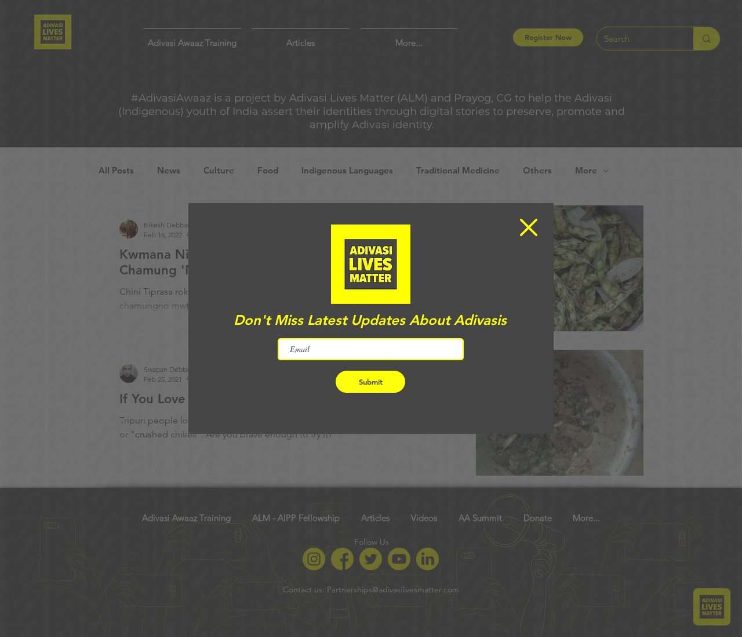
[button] (528, 227)
